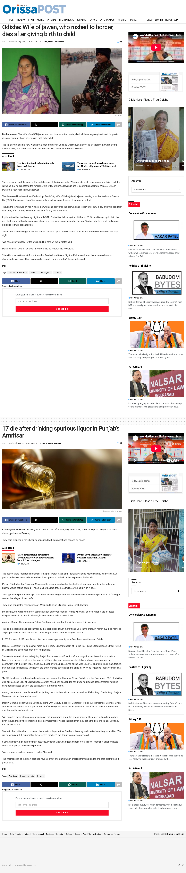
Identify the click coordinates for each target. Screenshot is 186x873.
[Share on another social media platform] (118, 124)
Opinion (69, 834)
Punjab (40, 776)
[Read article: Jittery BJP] (157, 334)
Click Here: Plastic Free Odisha (148, 99)
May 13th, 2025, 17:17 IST (28, 42)
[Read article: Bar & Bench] (157, 383)
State (31, 20)
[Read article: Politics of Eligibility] (157, 282)
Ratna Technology (175, 834)
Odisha (57, 273)
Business (81, 20)
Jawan (33, 273)
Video (150, 20)
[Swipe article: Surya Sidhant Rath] (156, 139)
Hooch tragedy (27, 776)
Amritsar (13, 776)
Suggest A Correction (12, 286)
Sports (122, 20)
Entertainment (108, 20)
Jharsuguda (45, 273)
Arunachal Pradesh (18, 273)
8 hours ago (84, 170)
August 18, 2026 (136, 399)
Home (11, 20)
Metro (40, 20)
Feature (93, 20)
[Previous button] (130, 139)
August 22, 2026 (136, 298)
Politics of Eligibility (139, 265)
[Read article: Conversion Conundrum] (157, 230)
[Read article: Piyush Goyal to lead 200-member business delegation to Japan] (68, 558)
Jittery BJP (134, 317)
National (51, 20)
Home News (47, 443)
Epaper (159, 20)
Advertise (97, 834)
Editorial (59, 834)
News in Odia (171, 20)
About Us (87, 834)
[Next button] (181, 139)
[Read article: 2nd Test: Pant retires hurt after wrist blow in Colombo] (8, 166)
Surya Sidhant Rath (148, 161)
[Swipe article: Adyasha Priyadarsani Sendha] (156, 540)
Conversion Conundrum (142, 213)
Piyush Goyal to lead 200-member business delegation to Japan (94, 556)
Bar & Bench (135, 367)
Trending (21, 20)
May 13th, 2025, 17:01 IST (28, 443)
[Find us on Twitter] (182, 865)
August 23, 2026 (136, 246)
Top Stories (59, 42)
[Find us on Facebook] (179, 865)
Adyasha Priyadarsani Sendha (155, 562)
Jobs (118, 834)
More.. (133, 20)
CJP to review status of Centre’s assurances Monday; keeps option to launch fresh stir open (35, 557)
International (66, 20)
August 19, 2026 (136, 350)
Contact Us (108, 834)
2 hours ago (24, 170)
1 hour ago (24, 564)
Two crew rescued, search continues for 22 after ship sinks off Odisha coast (96, 164)
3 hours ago (84, 561)
